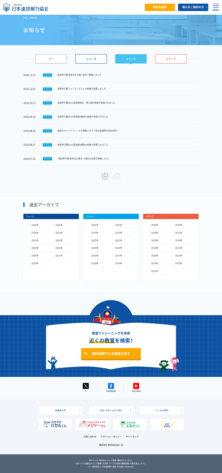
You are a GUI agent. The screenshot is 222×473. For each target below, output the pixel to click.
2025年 (58, 224)
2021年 (58, 240)
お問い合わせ (90, 436)
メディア (171, 59)
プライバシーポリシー (111, 436)
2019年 (58, 247)
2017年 (58, 255)
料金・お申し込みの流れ (111, 410)
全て (51, 59)
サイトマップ (132, 436)
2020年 (34, 247)
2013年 (178, 263)
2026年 (34, 224)
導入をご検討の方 (193, 7)
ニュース (91, 59)
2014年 (118, 263)
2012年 (154, 270)
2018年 (34, 255)
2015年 (178, 255)
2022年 (34, 240)
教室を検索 (160, 7)
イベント (131, 59)
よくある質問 (161, 410)
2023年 (58, 232)
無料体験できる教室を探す (111, 353)
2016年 (34, 263)
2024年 (34, 232)
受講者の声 (60, 410)
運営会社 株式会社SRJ (109, 444)
